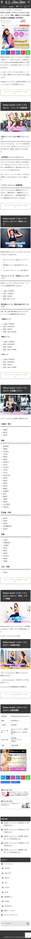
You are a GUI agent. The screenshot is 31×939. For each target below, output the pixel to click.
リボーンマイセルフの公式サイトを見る (15, 92)
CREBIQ (7, 901)
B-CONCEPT (8, 906)
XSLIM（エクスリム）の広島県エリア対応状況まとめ (16, 824)
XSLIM (6, 892)
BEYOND (7, 868)
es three (7, 887)
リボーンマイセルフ (8, 680)
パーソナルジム (4, 6)
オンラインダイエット (27, 7)
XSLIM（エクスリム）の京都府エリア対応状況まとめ (16, 844)
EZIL (6, 882)
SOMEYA (22, 21)
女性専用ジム (11, 6)
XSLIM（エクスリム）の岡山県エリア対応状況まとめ (16, 831)
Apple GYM (8, 873)
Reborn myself (5, 782)
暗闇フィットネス (19, 7)
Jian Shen (11, 937)
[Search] (28, 924)
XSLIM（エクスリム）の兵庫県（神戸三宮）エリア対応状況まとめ (16, 838)
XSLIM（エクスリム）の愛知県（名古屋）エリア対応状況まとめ (15, 851)
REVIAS (7, 878)
